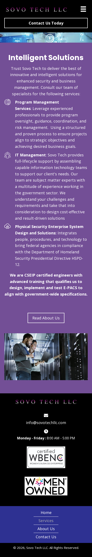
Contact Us (46, 536)
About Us (46, 528)
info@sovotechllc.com (46, 422)
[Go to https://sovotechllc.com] (36, 9)
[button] (46, 23)
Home (46, 512)
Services (46, 520)
